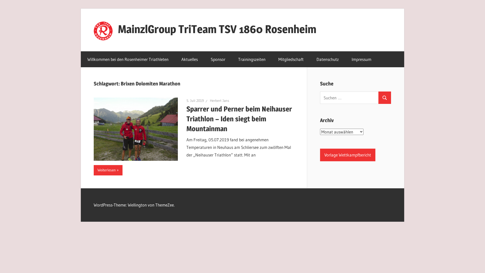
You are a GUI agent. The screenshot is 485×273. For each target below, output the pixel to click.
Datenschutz (328, 59)
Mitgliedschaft (291, 59)
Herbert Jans (219, 100)
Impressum (361, 59)
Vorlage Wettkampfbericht (347, 154)
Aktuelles (189, 59)
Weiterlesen (107, 170)
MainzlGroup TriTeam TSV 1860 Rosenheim (217, 29)
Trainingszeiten (251, 59)
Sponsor (218, 59)
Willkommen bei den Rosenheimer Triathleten (127, 59)
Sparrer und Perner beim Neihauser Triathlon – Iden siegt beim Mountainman (239, 119)
